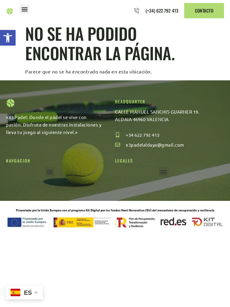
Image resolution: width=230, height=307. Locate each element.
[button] (8, 38)
